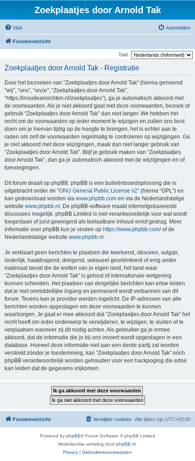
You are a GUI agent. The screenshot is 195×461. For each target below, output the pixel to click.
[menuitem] (13, 27)
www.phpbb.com (96, 198)
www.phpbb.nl (42, 206)
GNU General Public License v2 (98, 191)
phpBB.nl (126, 443)
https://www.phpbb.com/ (132, 229)
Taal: (123, 54)
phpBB (73, 435)
